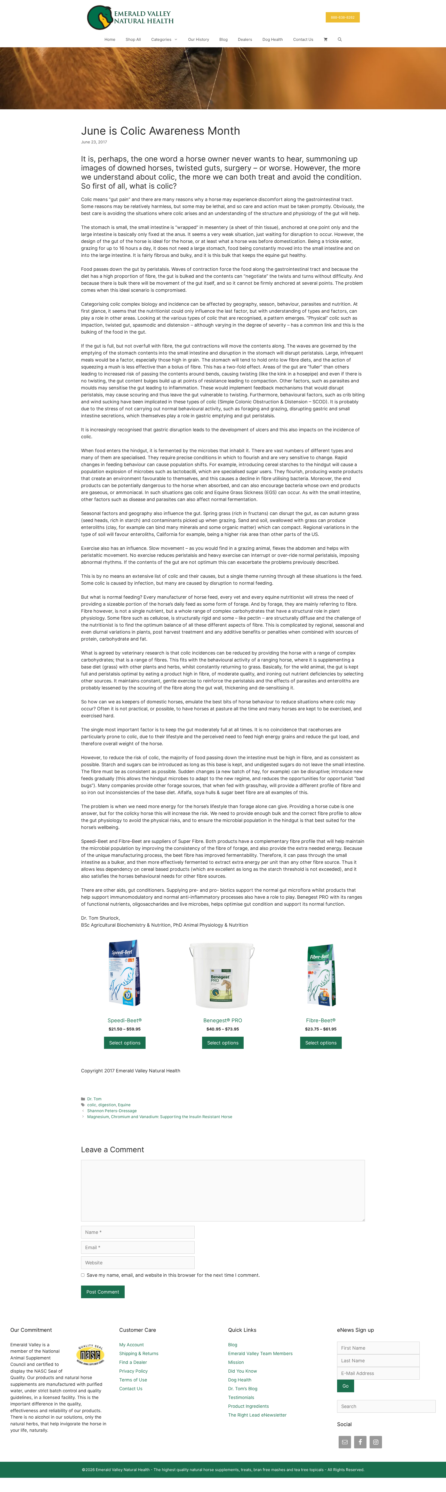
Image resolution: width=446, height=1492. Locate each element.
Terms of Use (133, 1379)
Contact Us (303, 39)
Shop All (133, 39)
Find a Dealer (133, 1362)
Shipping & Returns (138, 1353)
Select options (124, 1042)
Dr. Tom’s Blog (242, 1388)
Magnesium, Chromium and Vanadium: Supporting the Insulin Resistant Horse (159, 1116)
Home (110, 39)
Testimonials (241, 1397)
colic (91, 1104)
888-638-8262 (343, 17)
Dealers (245, 39)
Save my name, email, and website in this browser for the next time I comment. (173, 1275)
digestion (107, 1104)
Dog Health (272, 39)
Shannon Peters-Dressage (112, 1110)
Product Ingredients (248, 1406)
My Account (131, 1344)
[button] (340, 39)
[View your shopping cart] (325, 39)
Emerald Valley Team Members (260, 1353)
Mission (236, 1362)
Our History (198, 39)
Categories (161, 39)
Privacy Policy (133, 1371)
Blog (223, 39)
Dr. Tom (94, 1098)
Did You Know (242, 1371)
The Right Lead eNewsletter (257, 1415)
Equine (124, 1104)
